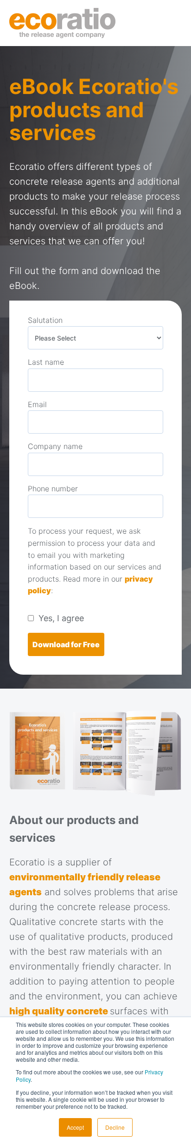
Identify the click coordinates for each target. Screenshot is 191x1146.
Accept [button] (75, 1127)
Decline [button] (115, 1127)
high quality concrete (59, 1011)
